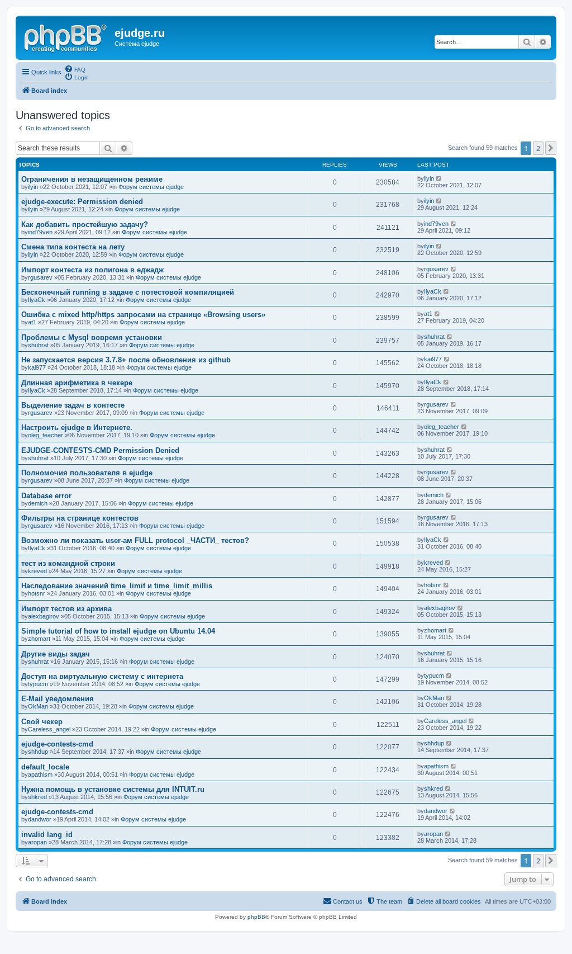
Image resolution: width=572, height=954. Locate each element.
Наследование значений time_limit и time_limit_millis (116, 586)
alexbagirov (43, 616)
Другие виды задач (55, 654)
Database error (46, 496)
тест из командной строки (68, 563)
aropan (37, 842)
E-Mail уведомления (57, 699)
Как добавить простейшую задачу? (84, 224)
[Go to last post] (439, 178)
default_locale (45, 767)
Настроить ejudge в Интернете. (76, 427)
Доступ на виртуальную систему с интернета (102, 676)
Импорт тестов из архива (66, 608)
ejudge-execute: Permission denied (82, 201)
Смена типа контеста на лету (73, 247)
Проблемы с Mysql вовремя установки (91, 337)
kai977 (37, 367)
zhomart (39, 638)
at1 (32, 322)
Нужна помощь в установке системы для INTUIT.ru (112, 789)
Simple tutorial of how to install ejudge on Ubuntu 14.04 (118, 631)
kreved (37, 571)
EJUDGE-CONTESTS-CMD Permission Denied (100, 450)
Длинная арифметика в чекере (76, 383)
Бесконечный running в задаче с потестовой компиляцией (127, 292)
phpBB (256, 917)
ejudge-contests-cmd (57, 744)
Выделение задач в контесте (73, 405)
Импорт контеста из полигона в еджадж (92, 270)
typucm (38, 684)
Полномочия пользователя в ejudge (86, 473)
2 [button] (538, 148)
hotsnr (36, 593)
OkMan (38, 706)
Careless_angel (49, 729)
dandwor (39, 819)
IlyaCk (36, 299)
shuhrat (38, 345)
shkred (37, 797)
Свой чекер (42, 721)
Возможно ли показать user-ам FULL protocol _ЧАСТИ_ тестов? (135, 540)
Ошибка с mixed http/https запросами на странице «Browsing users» (143, 314)
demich (37, 503)
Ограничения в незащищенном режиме (92, 179)
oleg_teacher (45, 435)
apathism (40, 774)
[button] (550, 148)
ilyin (33, 186)
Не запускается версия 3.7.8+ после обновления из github (126, 360)
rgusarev (40, 277)
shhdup (38, 751)
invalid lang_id (47, 834)
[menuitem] (74, 69)
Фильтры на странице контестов (80, 518)
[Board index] (66, 36)
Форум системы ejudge (151, 186)
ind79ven (40, 232)
